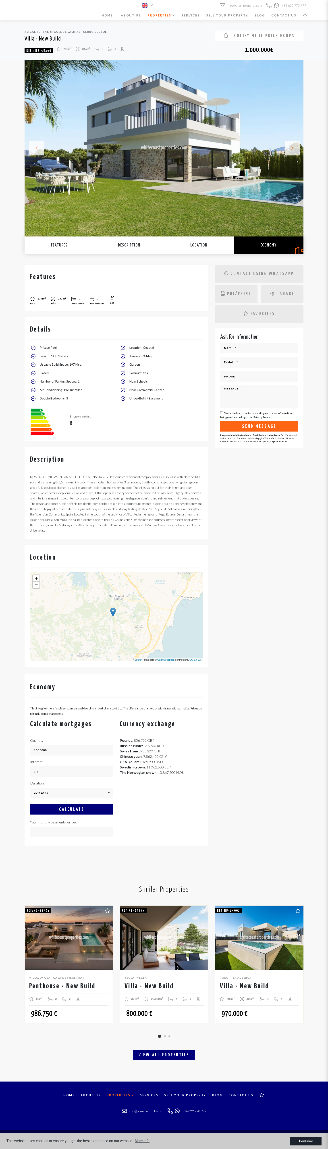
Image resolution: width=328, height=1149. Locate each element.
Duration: (37, 783)
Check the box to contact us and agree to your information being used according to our (256, 415)
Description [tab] (129, 245)
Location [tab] (199, 245)
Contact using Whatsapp (262, 273)
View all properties (164, 1055)
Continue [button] (306, 1141)
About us (131, 15)
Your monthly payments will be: (53, 822)
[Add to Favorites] (107, 910)
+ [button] (36, 578)
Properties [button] (159, 15)
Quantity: (37, 740)
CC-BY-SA (195, 659)
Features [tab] (59, 245)
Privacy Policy (261, 417)
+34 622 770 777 (293, 5)
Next (294, 148)
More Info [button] (142, 1141)
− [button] (36, 585)
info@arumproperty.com (244, 5)
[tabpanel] (69, 964)
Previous (34, 148)
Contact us (283, 15)
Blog (260, 15)
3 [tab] (169, 1036)
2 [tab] (165, 1036)
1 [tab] (159, 1036)
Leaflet (138, 659)
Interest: (37, 762)
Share (287, 293)
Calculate (71, 809)
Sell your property (227, 15)
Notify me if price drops (263, 36)
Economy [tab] (268, 245)
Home (107, 15)
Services (190, 15)
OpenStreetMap (165, 659)
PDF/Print (239, 293)
